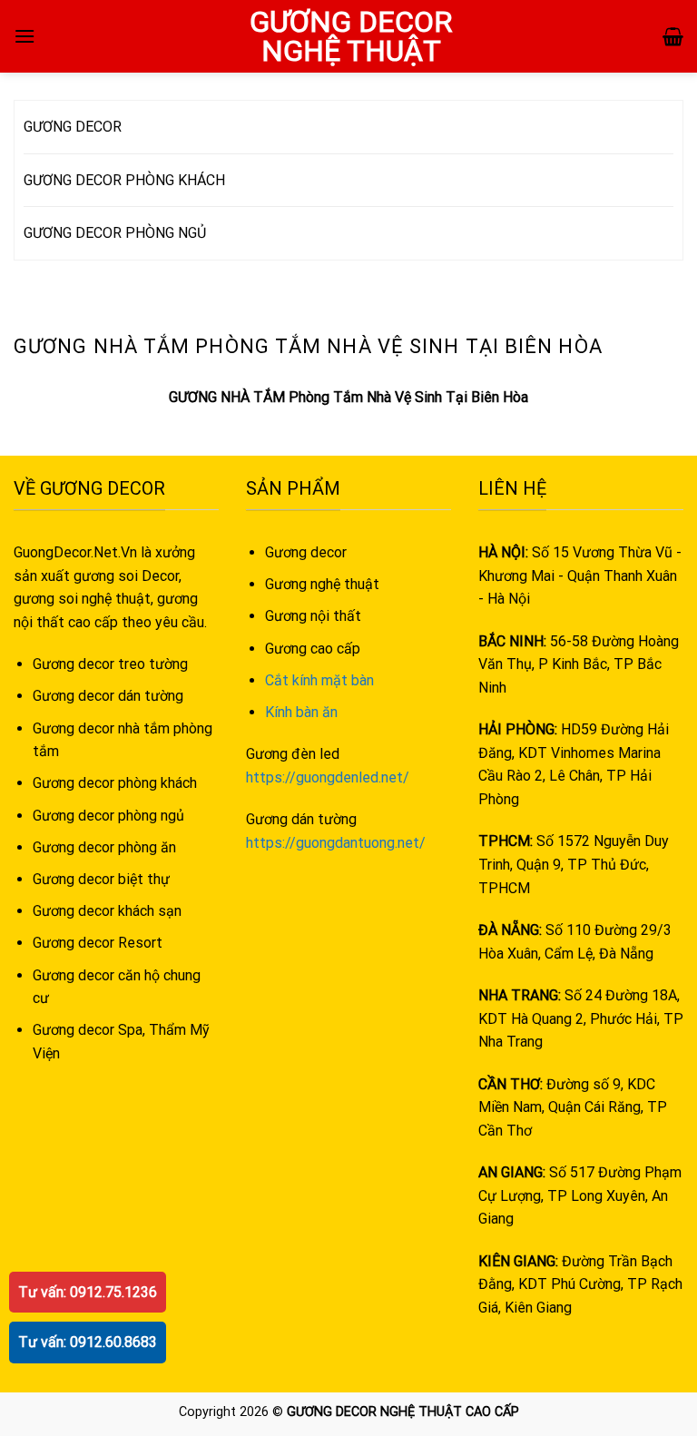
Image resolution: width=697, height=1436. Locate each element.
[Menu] (24, 36)
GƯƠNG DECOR (73, 126)
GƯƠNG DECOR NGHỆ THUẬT (351, 36)
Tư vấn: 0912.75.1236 (87, 1292)
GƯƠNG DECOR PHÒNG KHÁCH (124, 180)
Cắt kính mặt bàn (319, 680)
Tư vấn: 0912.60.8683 (87, 1342)
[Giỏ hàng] (673, 36)
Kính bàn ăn (301, 712)
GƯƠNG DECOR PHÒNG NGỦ (115, 232)
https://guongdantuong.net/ (336, 842)
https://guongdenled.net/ (327, 777)
